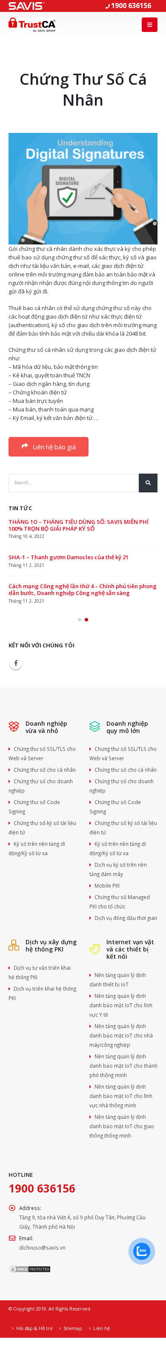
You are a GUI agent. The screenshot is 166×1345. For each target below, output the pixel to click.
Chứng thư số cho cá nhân (45, 769)
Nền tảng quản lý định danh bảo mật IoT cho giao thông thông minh (121, 1126)
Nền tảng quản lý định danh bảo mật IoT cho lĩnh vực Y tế (120, 1005)
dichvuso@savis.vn (42, 1247)
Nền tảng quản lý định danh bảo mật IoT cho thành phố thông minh (123, 1065)
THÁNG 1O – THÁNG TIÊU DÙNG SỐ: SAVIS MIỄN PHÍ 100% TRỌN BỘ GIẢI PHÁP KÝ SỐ (79, 525)
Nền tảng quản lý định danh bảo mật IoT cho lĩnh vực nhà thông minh (120, 1096)
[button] (79, 620)
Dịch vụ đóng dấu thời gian (125, 917)
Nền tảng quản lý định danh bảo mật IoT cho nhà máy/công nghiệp (121, 1035)
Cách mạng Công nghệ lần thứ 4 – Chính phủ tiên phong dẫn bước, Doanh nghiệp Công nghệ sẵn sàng (83, 589)
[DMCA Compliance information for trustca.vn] (30, 1268)
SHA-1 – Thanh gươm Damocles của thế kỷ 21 (69, 557)
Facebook (15, 663)
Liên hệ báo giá (53, 447)
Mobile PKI (107, 885)
